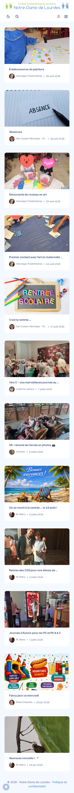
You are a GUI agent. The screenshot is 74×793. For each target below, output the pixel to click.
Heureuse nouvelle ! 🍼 (24, 758)
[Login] (59, 17)
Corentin (20, 451)
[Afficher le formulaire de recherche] (17, 16)
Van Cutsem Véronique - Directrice (34, 138)
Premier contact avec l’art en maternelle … (36, 257)
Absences (15, 131)
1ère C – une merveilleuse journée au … (34, 382)
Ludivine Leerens (25, 389)
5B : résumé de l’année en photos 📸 (32, 445)
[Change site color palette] (8, 17)
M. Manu (20, 514)
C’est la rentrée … (20, 319)
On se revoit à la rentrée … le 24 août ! (33, 507)
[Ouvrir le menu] (65, 16)
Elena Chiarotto (24, 702)
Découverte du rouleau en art (28, 194)
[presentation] (37, 45)
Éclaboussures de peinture (26, 69)
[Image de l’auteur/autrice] (12, 76)
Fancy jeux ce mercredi (24, 695)
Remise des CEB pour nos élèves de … (33, 570)
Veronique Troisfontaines (29, 75)
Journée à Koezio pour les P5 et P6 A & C (35, 632)
